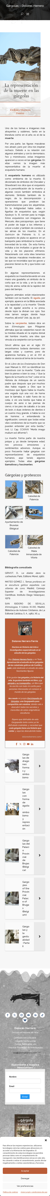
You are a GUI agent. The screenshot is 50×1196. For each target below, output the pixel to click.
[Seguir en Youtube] (28, 1015)
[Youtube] (28, 744)
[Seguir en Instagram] (21, 1015)
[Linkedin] (32, 744)
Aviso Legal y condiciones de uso (34, 1192)
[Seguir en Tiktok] (42, 1015)
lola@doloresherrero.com (25, 1053)
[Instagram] (24, 744)
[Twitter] (20, 744)
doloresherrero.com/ (32, 737)
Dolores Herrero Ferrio (20, 111)
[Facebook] (16, 744)
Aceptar (25, 1171)
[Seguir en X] (14, 1015)
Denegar (25, 1178)
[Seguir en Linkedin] (35, 1015)
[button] (45, 1140)
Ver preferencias (25, 1186)
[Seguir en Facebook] (7, 1015)
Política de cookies (10, 1192)
